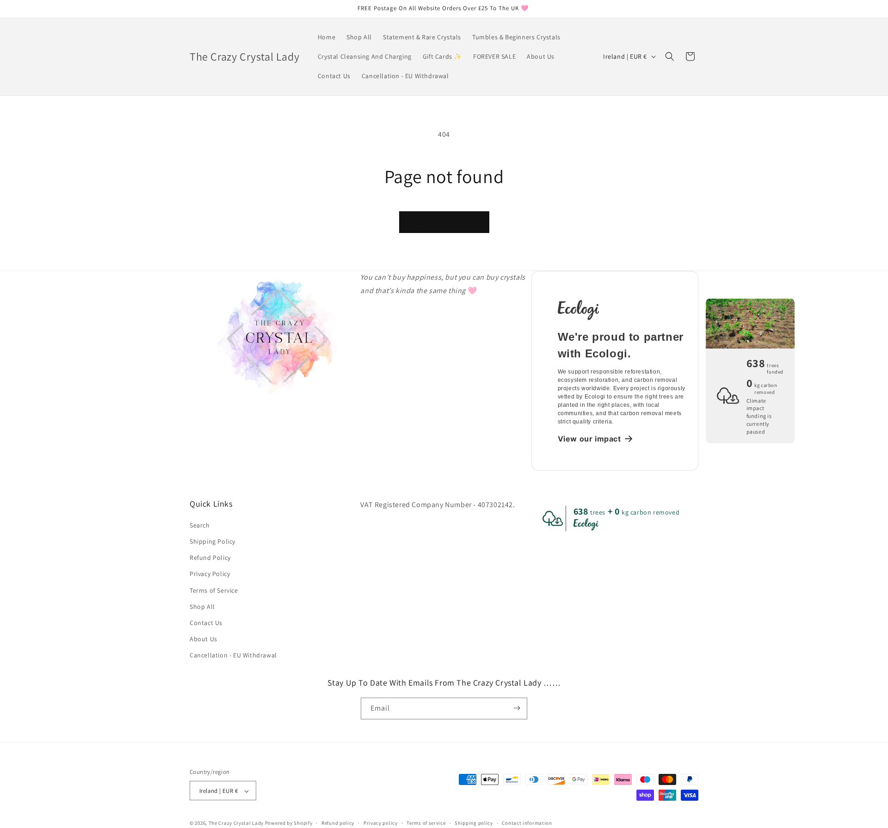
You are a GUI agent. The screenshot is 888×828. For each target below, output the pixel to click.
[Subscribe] (516, 708)
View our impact (589, 438)
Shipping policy (474, 823)
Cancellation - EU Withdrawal (233, 655)
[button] (670, 56)
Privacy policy (381, 823)
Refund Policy (210, 557)
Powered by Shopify (289, 823)
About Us (203, 638)
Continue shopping (444, 222)
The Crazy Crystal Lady (236, 823)
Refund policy (337, 823)
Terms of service (426, 823)
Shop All (202, 606)
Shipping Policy (212, 541)
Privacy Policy (210, 574)
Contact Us (206, 622)
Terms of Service (214, 590)
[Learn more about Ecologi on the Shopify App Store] (622, 309)
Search (200, 525)
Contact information (527, 823)
